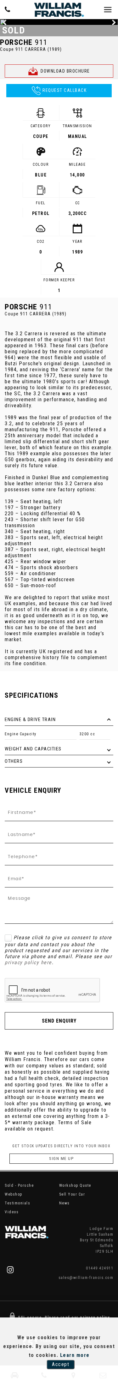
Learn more (75, 1355)
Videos (12, 1212)
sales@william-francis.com (86, 1277)
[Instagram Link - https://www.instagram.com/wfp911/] (10, 1270)
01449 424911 (99, 1268)
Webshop (13, 1194)
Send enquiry (59, 1021)
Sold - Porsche (19, 1185)
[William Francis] (59, 10)
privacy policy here (28, 962)
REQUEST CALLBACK (64, 90)
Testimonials (17, 1203)
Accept (60, 1364)
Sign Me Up (61, 1158)
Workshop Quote (75, 1185)
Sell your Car (72, 1194)
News (64, 1203)
